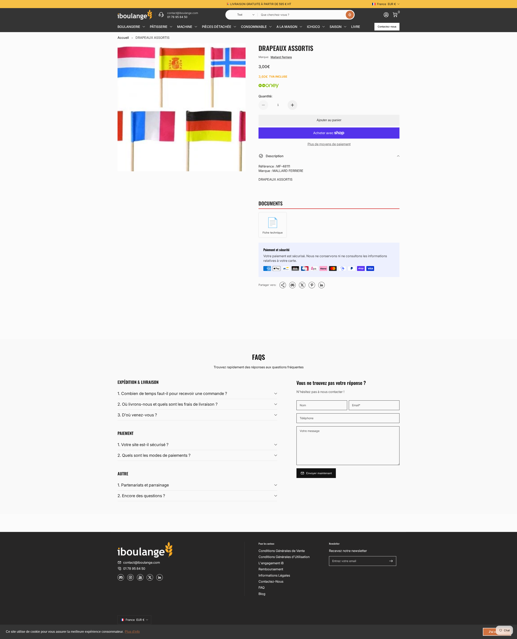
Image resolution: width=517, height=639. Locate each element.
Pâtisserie (158, 27)
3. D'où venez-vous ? (137, 415)
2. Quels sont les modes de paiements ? (154, 455)
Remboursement (270, 569)
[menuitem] (292, 550)
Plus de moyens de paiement (329, 144)
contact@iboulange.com (141, 562)
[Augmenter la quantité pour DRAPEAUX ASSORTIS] (292, 105)
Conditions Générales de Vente (281, 551)
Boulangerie (129, 27)
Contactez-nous (387, 26)
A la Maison (286, 27)
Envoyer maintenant (319, 473)
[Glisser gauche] (197, 4)
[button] (350, 15)
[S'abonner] (391, 561)
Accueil (123, 38)
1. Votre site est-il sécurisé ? (143, 444)
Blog (261, 594)
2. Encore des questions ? (141, 495)
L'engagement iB (271, 563)
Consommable (254, 27)
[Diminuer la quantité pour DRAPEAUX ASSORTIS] (263, 105)
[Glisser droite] (320, 4)
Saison (336, 27)
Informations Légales (274, 575)
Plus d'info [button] (132, 631)
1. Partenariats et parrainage (143, 485)
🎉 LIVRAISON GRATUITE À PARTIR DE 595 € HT (258, 4)
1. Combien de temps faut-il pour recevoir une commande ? (172, 393)
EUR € (386, 4)
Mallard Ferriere (281, 57)
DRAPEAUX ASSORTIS (152, 38)
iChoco (313, 27)
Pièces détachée (216, 27)
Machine (184, 27)
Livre (355, 27)
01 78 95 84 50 (134, 568)
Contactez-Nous (270, 581)
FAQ (261, 587)
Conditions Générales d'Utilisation (284, 557)
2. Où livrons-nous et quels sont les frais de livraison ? (168, 404)
